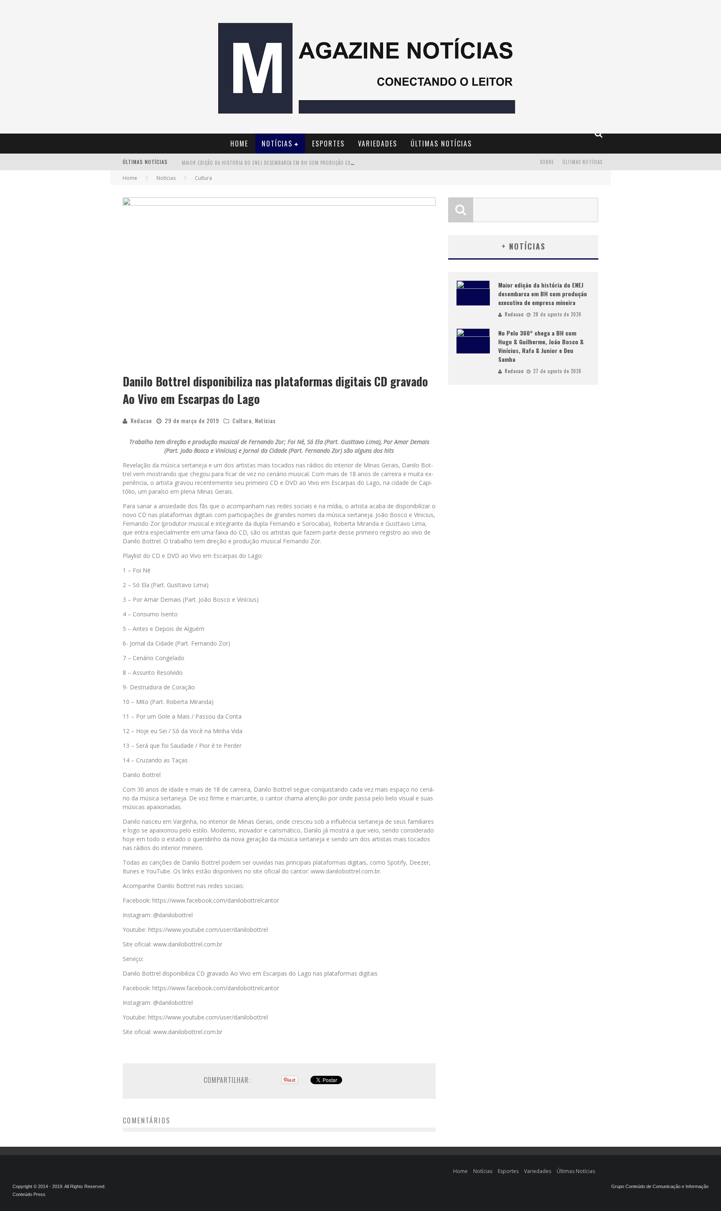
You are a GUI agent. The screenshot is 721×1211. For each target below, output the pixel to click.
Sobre (547, 162)
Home (239, 144)
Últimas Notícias (441, 144)
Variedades (377, 144)
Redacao (141, 420)
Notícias (277, 144)
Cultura (242, 420)
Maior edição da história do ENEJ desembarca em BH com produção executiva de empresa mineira (299, 162)
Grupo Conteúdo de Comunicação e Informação (659, 1186)
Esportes (328, 144)
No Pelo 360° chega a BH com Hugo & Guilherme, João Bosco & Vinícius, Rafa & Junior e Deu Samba (541, 345)
